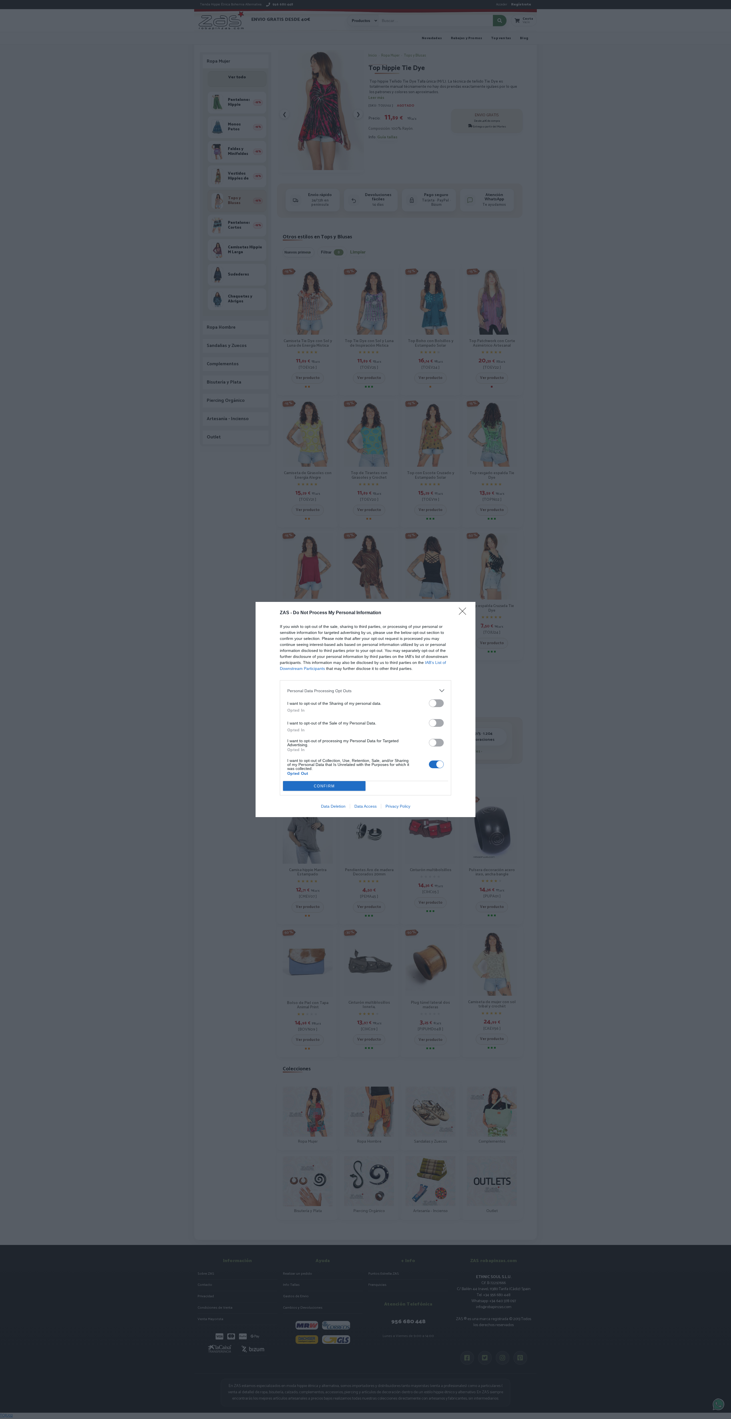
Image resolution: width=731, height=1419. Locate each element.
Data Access (365, 806)
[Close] (464, 613)
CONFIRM (324, 786)
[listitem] (365, 691)
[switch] (436, 703)
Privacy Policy (397, 806)
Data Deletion (333, 806)
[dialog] (365, 709)
